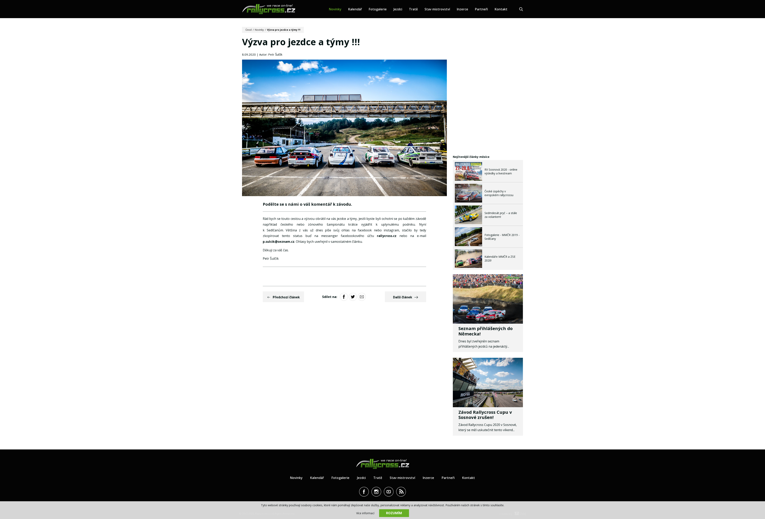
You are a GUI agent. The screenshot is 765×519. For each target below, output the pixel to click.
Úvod (248, 29)
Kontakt (501, 9)
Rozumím (394, 513)
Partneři (481, 9)
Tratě (413, 9)
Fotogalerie (378, 9)
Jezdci (397, 9)
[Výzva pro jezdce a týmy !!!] (344, 128)
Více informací (365, 513)
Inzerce (462, 9)
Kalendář (355, 9)
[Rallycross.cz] (268, 9)
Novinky (335, 9)
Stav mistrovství (437, 9)
